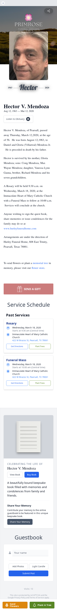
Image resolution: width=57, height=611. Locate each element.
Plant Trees (40, 346)
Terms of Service (37, 597)
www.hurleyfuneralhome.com (20, 228)
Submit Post (28, 573)
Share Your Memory (20, 521)
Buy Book (31, 474)
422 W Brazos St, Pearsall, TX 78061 (30, 340)
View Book (15, 474)
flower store (38, 268)
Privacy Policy (20, 597)
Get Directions (17, 346)
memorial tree (40, 263)
